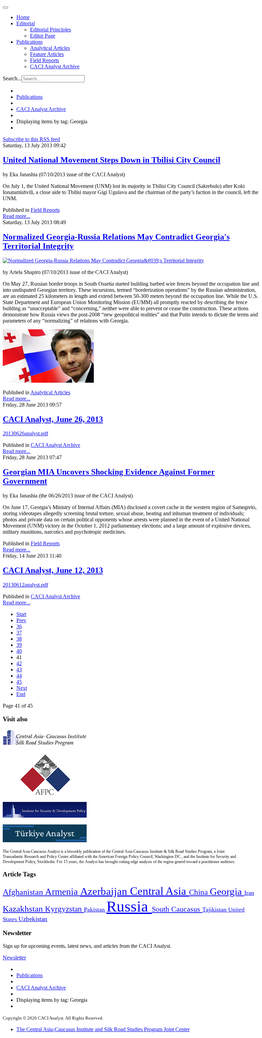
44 (19, 676)
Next (21, 688)
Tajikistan (215, 909)
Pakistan (95, 909)
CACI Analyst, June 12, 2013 (53, 570)
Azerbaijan (105, 891)
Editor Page (42, 36)
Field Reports (44, 60)
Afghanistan (24, 892)
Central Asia (159, 891)
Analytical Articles (50, 48)
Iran (249, 892)
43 (19, 669)
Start (21, 614)
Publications (29, 42)
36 (19, 626)
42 (19, 663)
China (199, 892)
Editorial (25, 23)
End (20, 694)
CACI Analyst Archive (54, 66)
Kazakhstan (24, 908)
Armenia (62, 892)
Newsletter (14, 957)
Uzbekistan (32, 919)
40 (19, 651)
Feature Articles (47, 54)
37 (19, 633)
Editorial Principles (50, 29)
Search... (12, 78)
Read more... (16, 216)
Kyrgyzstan (64, 909)
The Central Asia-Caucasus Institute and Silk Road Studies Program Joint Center (103, 1029)
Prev (21, 620)
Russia (129, 906)
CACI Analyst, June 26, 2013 (53, 419)
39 (19, 645)
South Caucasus (177, 909)
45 (19, 682)
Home (23, 17)
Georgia (227, 891)
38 (19, 639)
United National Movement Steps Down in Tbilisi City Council (111, 159)
